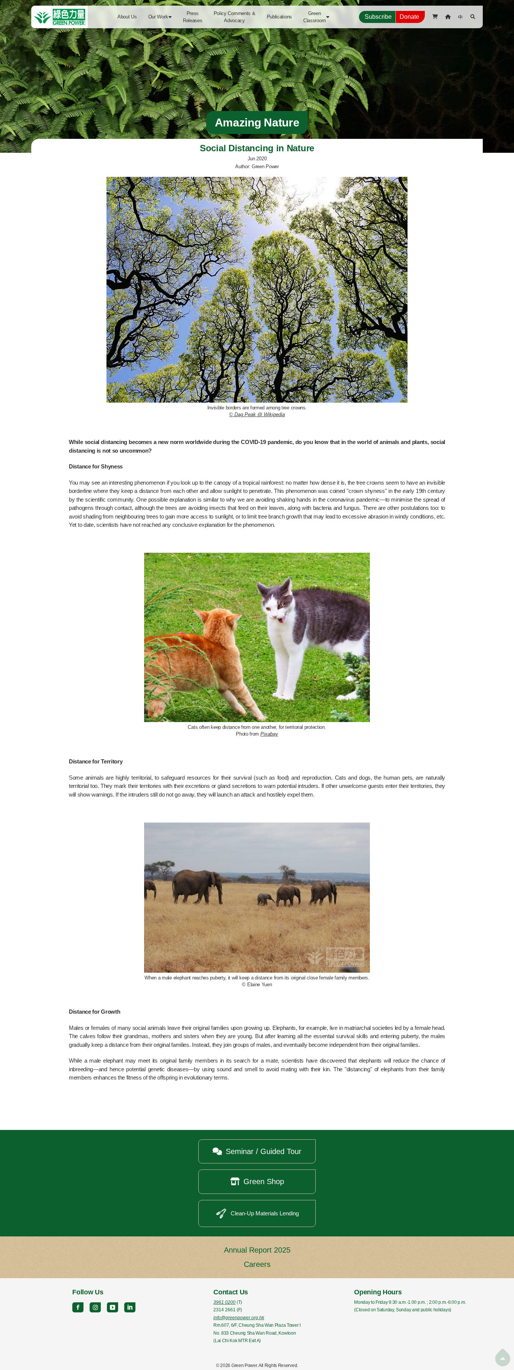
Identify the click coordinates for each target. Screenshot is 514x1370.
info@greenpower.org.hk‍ (238, 1317)
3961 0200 (224, 1302)
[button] (160, 17)
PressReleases (192, 17)
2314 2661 (224, 1309)
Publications (279, 17)
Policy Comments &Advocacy (234, 17)
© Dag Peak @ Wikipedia (257, 414)
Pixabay (269, 734)
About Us (127, 17)
